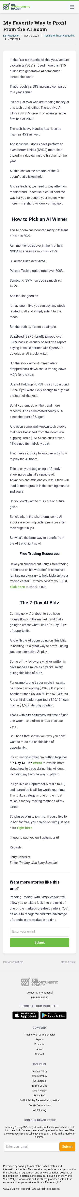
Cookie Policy (39, 1076)
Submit (39, 942)
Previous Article (13, 962)
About (39, 1049)
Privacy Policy (39, 1071)
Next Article (68, 962)
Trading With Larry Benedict (59, 35)
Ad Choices (39, 1081)
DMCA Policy (39, 1090)
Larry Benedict (11, 35)
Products (39, 1044)
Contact (39, 1054)
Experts (39, 1039)
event (27, 763)
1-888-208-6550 (39, 997)
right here (24, 828)
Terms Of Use (39, 1085)
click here (17, 587)
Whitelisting (39, 1110)
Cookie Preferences (40, 1105)
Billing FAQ (40, 1095)
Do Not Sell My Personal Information (39, 1100)
